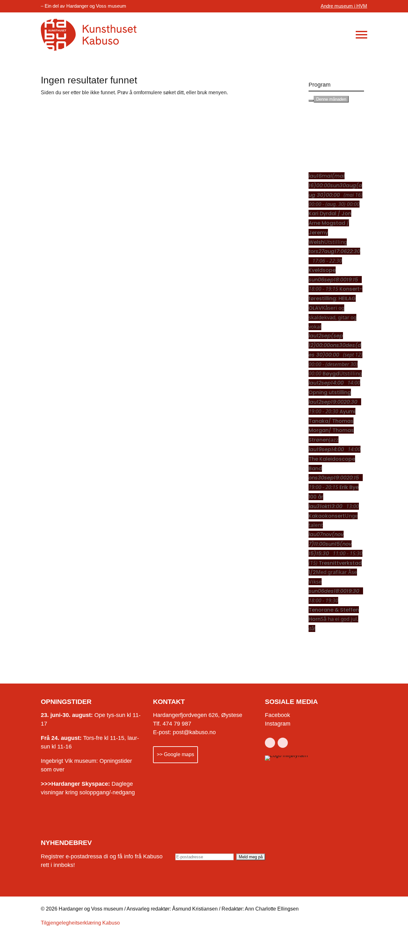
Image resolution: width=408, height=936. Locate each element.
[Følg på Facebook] (270, 743)
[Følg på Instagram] (283, 743)
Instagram (277, 723)
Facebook (277, 715)
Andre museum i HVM (344, 6)
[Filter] (311, 101)
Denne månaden (331, 99)
